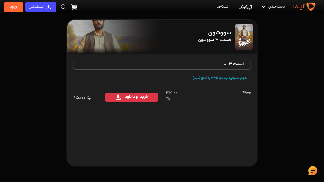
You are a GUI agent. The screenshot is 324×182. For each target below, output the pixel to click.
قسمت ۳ (237, 64)
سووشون (219, 33)
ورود (13, 7)
